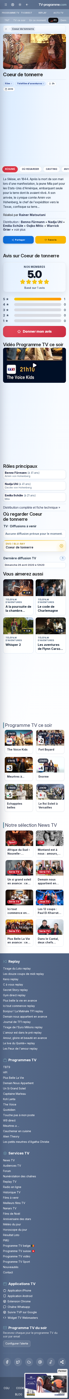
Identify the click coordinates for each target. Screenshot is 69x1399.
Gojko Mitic (35, 226)
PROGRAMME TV (11, 13)
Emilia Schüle (13, 226)
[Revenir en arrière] (27, 4)
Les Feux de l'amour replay (20, 1048)
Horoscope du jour (15, 1229)
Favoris (52, 239)
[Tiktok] (51, 1362)
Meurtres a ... (11, 1125)
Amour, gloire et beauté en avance (25, 1037)
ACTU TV (58, 13)
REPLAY (42, 13)
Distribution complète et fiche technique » (31, 507)
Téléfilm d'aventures (29, 83)
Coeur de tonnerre (23, 28)
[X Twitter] (18, 1362)
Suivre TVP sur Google (22, 1312)
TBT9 (6, 1067)
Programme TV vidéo (16, 1256)
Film (7, 83)
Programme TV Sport (16, 1261)
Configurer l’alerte (16, 1343)
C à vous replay (13, 984)
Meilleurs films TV (14, 1203)
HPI (5, 1072)
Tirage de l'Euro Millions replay (23, 1027)
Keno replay (10, 979)
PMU (6, 1240)
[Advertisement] (34, 128)
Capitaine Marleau (14, 1093)
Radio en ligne (12, 1187)
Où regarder (30, 169)
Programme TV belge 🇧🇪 (18, 1245)
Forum (7, 1171)
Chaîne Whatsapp (19, 1306)
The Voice (9, 1104)
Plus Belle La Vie (13, 1077)
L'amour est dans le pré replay (22, 1032)
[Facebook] (7, 1362)
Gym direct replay (14, 995)
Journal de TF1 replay (17, 1021)
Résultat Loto (11, 1235)
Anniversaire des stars (17, 1219)
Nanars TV (9, 1208)
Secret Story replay (15, 989)
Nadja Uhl (55, 222)
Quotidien (9, 1109)
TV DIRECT (26, 13)
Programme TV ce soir (28, 725)
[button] (62, 1362)
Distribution (11, 222)
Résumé (10, 169)
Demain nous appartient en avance (25, 1016)
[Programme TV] (6, 29)
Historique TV (12, 1192)
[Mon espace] (13, 4)
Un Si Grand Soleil (14, 1088)
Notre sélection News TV (31, 825)
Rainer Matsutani (32, 215)
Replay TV (9, 1181)
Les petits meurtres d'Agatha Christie (26, 1141)
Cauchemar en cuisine (17, 1131)
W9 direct (9, 1120)
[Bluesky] (29, 1362)
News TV (9, 1160)
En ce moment (37, 20)
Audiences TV (12, 1165)
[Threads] (40, 1362)
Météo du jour (12, 1224)
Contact (8, 1272)
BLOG (18, 1394)
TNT (7, 20)
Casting (51, 169)
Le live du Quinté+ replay (19, 1043)
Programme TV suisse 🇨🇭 (19, 1251)
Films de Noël (11, 1213)
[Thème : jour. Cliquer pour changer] (20, 4)
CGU (6, 1388)
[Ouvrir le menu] (6, 4)
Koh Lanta (9, 1099)
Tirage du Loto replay (17, 968)
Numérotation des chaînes (19, 1176)
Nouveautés (10, 1267)
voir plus (19, 229)
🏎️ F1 (53, 20)
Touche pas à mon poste (19, 1115)
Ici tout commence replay (19, 1005)
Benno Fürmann (33, 222)
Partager (20, 239)
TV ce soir (19, 20)
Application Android (20, 1296)
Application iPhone (19, 1290)
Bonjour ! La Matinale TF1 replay (23, 1011)
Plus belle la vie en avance (20, 1000)
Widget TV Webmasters (23, 1317)
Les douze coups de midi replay (23, 973)
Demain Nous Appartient (18, 1083)
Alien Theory (11, 1136)
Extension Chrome (19, 1301)
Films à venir (11, 1197)
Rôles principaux (20, 466)
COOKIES (22, 1388)
